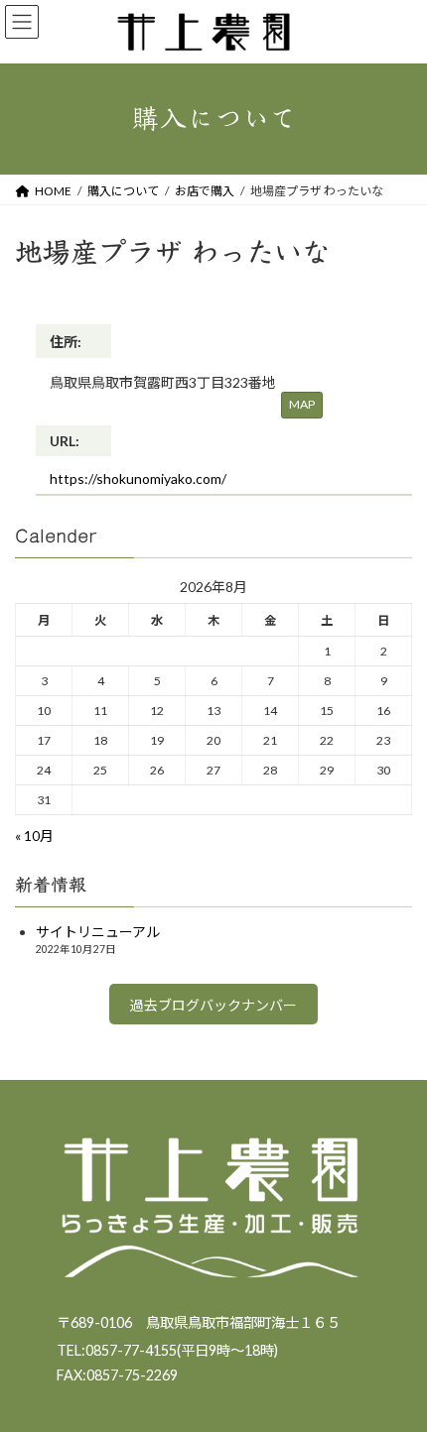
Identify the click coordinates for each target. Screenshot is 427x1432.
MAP (302, 404)
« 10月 (34, 835)
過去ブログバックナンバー (213, 1005)
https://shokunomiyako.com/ (138, 478)
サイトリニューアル (98, 931)
